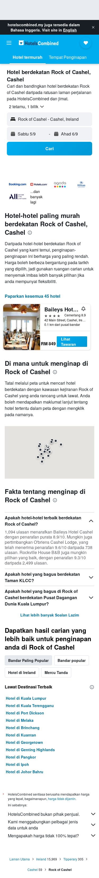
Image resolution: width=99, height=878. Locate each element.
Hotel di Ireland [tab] (22, 672)
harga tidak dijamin (62, 798)
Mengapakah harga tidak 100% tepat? (43, 836)
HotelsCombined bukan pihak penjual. (44, 814)
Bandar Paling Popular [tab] (28, 660)
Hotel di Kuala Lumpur (26, 698)
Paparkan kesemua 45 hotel (32, 296)
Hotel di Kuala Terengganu (30, 705)
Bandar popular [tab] (72, 660)
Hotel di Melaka (20, 720)
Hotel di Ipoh (17, 764)
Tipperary (70, 859)
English (70, 30)
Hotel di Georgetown (24, 742)
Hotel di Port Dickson (25, 712)
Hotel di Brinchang (23, 727)
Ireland (41, 859)
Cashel (32, 869)
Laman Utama (20, 859)
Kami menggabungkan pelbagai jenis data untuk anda (43, 825)
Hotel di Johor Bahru (24, 771)
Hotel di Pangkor (21, 757)
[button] (93, 27)
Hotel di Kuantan (21, 735)
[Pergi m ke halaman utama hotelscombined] (38, 42)
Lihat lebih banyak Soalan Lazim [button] (49, 615)
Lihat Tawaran (68, 341)
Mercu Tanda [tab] (56, 672)
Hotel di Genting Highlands (30, 749)
